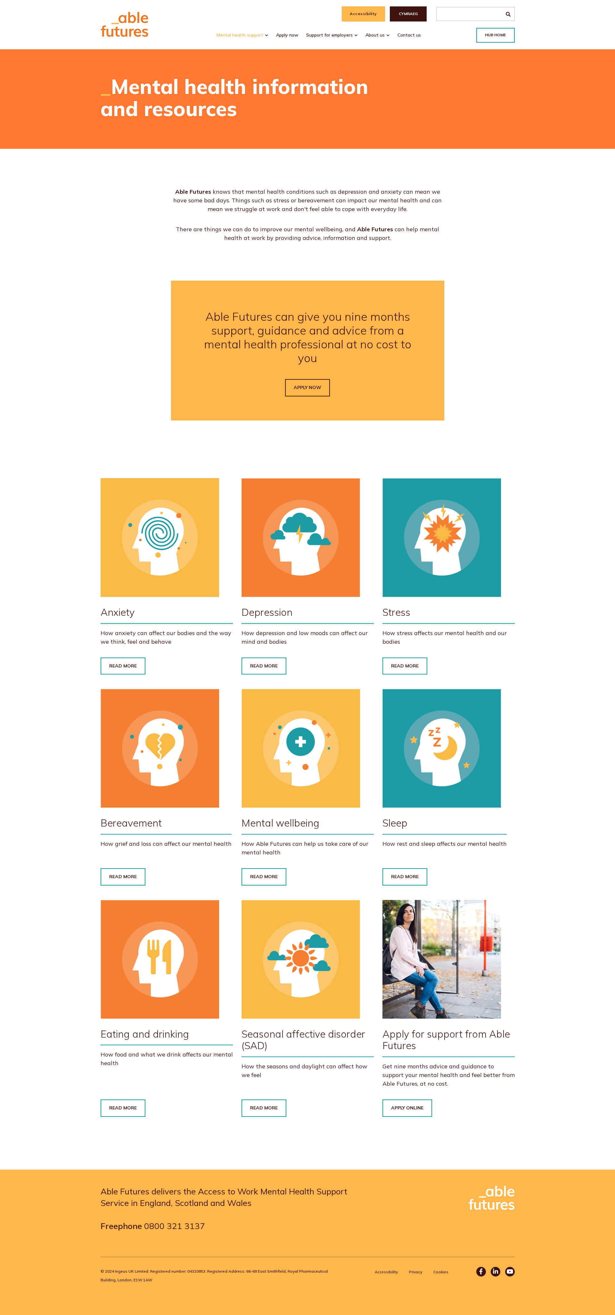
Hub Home (495, 34)
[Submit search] (508, 14)
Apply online (407, 1108)
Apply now (287, 35)
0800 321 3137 (174, 1226)
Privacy (415, 1271)
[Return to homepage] (125, 24)
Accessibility (363, 13)
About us (375, 35)
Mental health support (240, 35)
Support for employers (329, 35)
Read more (123, 666)
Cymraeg (408, 13)
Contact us (409, 35)
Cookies (440, 1271)
